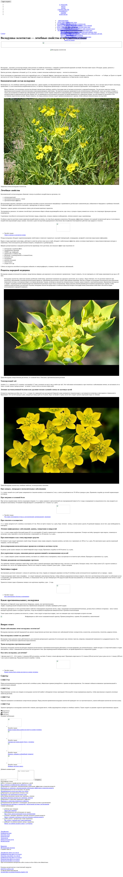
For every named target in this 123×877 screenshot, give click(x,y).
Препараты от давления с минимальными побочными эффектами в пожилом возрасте (27, 788)
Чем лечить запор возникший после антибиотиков (19, 814)
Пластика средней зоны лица (81, 27)
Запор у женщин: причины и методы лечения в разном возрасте (24, 817)
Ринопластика (5, 836)
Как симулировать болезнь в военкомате (16, 596)
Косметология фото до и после (10, 860)
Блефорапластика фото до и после (11, 854)
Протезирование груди (72, 29)
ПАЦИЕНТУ (63, 11)
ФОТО (63, 6)
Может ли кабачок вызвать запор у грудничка (18, 823)
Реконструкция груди (7, 839)
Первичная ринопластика (70, 27)
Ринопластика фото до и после (10, 859)
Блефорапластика (6, 833)
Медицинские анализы (8, 847)
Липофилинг (5, 831)
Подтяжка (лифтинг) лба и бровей (81, 25)
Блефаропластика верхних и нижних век (73, 24)
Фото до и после (69, 37)
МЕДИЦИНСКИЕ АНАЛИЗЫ (70, 33)
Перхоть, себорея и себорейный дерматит (20, 754)
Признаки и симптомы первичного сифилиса (15, 801)
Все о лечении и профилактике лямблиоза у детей (16, 784)
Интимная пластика (70, 32)
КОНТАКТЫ (63, 14)
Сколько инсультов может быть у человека (21, 742)
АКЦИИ (63, 13)
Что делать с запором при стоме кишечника (17, 820)
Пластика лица (5, 834)
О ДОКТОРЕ (63, 5)
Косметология (5, 841)
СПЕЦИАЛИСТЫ (63, 9)
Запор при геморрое (10, 810)
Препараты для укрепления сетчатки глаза (14, 794)
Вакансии (4, 846)
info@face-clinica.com (7, 869)
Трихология (70, 35)
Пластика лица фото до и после (10, 856)
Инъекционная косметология (69, 30)
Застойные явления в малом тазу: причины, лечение (17, 797)
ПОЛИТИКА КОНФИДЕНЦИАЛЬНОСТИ (14, 872)
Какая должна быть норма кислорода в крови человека (21, 672)
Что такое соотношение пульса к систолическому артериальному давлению (27, 517)
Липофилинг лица (71, 22)
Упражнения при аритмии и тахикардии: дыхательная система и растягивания (25, 804)
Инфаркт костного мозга (15, 766)
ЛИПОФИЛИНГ (63, 20)
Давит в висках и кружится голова (15, 235)
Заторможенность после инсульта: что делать (14, 791)
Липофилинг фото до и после (10, 852)
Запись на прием (69, 40)
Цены (69, 38)
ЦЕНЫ (63, 8)
